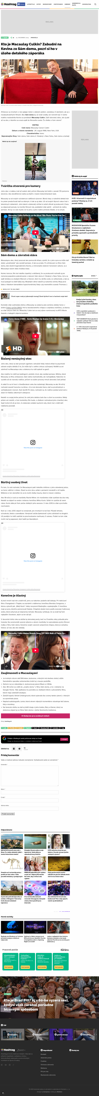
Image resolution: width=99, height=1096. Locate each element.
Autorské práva (46, 1058)
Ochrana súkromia (47, 1064)
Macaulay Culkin (45, 728)
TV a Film (12, 728)
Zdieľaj (22, 4)
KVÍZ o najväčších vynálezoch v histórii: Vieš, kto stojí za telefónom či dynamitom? (87, 313)
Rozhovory (47, 4)
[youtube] (6, 1065)
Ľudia (4, 728)
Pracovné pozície (10, 950)
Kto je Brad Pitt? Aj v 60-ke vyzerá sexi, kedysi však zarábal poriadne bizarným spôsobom (36, 1004)
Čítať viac (86, 1009)
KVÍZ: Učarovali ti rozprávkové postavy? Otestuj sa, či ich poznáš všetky (84, 200)
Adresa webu (5, 805)
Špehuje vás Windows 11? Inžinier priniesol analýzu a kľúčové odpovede (12, 938)
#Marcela (34, 37)
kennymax (46, 1092)
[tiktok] (13, 1065)
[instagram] (9, 1065)
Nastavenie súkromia (48, 1075)
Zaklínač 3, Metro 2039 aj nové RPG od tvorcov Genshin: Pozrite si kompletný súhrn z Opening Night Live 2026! (34, 939)
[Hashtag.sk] (8, 4)
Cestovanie (58, 4)
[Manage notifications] (3, 1093)
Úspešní (5, 37)
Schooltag (86, 4)
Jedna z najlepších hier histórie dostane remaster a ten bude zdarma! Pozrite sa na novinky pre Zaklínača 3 (58, 939)
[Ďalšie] (96, 1034)
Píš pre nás (44, 1071)
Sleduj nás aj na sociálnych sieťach (36, 716)
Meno (3, 789)
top (63, 728)
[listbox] (91, 276)
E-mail (3, 797)
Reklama (44, 1068)
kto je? (35, 728)
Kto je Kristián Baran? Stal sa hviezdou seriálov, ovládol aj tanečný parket (83, 259)
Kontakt (43, 1054)
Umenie (67, 4)
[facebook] (2, 1065)
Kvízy (39, 4)
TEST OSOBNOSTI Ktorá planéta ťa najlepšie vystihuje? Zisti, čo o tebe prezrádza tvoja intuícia (87, 320)
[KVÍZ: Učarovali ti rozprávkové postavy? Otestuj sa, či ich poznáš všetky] (85, 188)
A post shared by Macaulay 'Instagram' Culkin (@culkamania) (21, 476)
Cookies (43, 1061)
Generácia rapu (76, 4)
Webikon (59, 1092)
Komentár (4, 764)
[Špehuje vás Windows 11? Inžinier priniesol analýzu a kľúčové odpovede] (12, 927)
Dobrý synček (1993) (14, 308)
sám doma (55, 728)
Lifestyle (31, 4)
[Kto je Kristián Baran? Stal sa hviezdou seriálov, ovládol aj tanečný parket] (85, 247)
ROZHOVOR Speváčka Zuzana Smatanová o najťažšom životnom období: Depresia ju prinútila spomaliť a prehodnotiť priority (84, 230)
